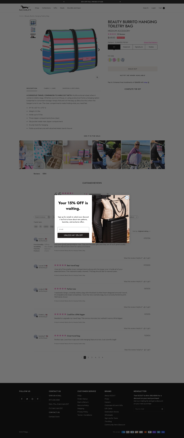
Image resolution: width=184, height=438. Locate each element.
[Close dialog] (127, 197)
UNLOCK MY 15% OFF (73, 235)
